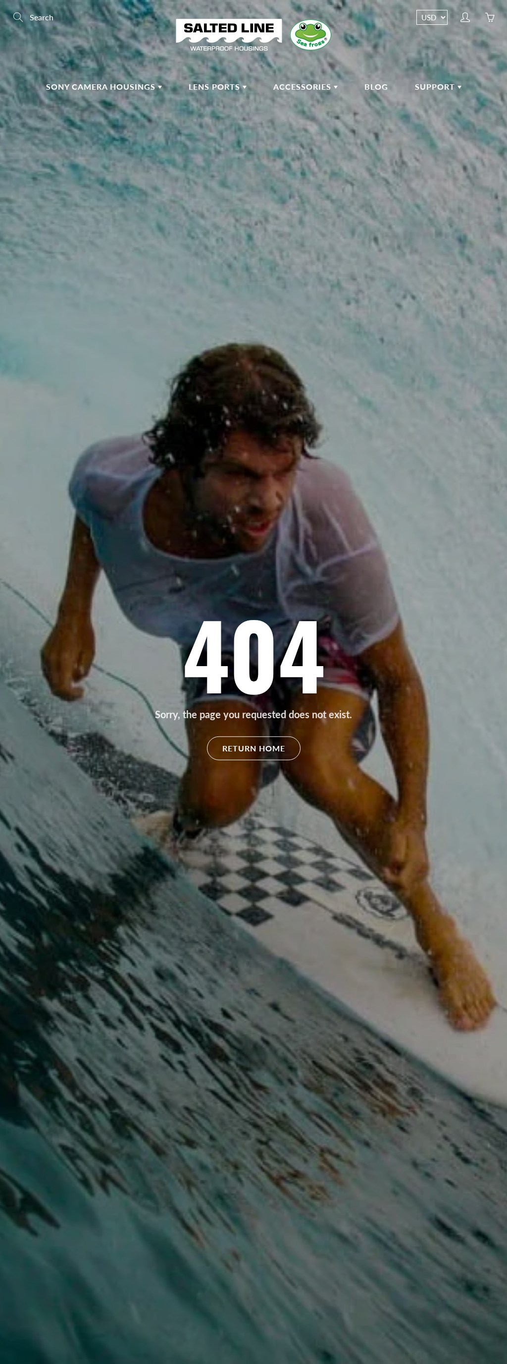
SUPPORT (436, 86)
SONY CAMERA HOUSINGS (102, 86)
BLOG (376, 86)
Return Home (253, 747)
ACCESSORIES (303, 86)
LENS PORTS (216, 86)
